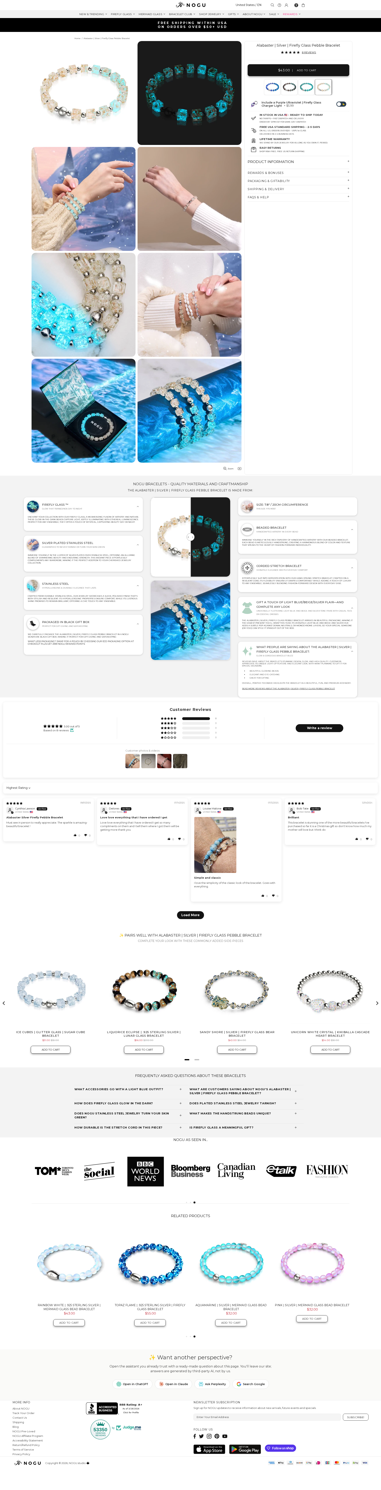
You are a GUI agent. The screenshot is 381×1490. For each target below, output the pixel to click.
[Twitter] (201, 1436)
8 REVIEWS (309, 52)
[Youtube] (224, 1436)
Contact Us (20, 1417)
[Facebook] (194, 1436)
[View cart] (304, 5)
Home (77, 38)
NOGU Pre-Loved (24, 1431)
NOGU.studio (190, 5)
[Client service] (279, 5)
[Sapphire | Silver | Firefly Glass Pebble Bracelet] (272, 87)
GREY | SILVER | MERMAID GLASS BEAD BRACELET (69, 1305)
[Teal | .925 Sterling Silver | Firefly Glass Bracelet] (230, 1262)
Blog (16, 1426)
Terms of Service (23, 1449)
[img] (14, 803)
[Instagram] (209, 1436)
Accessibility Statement (28, 1440)
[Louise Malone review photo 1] (236, 845)
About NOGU (21, 1408)
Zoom (231, 468)
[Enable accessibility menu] (296, 5)
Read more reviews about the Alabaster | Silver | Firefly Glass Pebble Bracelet (288, 688)
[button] (169, 718)
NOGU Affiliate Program (28, 1435)
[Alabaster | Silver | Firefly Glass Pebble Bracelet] (323, 87)
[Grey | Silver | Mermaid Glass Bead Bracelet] (69, 1262)
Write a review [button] (319, 728)
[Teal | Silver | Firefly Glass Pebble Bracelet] (306, 87)
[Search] (272, 5)
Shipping (18, 1422)
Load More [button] (190, 915)
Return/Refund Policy (26, 1445)
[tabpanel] (272, 87)
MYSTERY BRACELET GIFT (150, 1305)
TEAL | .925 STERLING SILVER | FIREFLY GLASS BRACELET (231, 1307)
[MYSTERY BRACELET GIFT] (150, 1262)
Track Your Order (24, 1413)
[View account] (286, 5)
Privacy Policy (21, 1454)
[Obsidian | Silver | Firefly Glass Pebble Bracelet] (289, 87)
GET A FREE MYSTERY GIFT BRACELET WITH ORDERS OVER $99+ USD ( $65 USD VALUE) (192, 25)
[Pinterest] (217, 1436)
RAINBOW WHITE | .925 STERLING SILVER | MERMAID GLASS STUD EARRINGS (312, 1307)
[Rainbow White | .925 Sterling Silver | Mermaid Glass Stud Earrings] (311, 1262)
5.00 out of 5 (72, 726)
